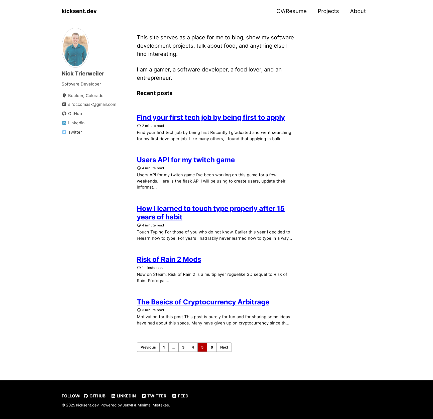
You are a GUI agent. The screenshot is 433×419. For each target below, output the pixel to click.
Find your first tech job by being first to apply (211, 117)
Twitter (156, 395)
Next (224, 347)
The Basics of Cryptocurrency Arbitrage (203, 302)
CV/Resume (291, 11)
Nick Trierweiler (83, 73)
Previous (148, 347)
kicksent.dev (79, 11)
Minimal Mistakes (153, 405)
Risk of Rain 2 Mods (169, 259)
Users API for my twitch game (186, 159)
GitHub (96, 395)
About (358, 11)
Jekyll (128, 405)
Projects (328, 11)
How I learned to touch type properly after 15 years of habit (211, 212)
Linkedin (126, 395)
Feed (182, 395)
